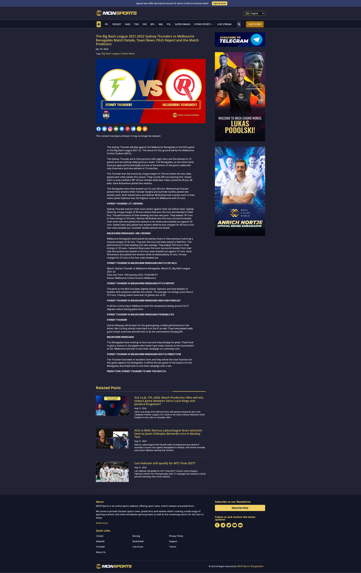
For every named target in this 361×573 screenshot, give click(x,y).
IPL (106, 24)
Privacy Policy (176, 535)
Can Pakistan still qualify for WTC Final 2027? (164, 463)
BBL (161, 24)
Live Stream (224, 24)
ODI (145, 24)
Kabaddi (100, 541)
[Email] (116, 128)
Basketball (138, 541)
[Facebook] (98, 128)
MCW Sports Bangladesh (250, 566)
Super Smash (182, 24)
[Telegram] (133, 128)
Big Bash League (110, 53)
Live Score (255, 24)
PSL (169, 24)
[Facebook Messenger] (121, 128)
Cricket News (128, 53)
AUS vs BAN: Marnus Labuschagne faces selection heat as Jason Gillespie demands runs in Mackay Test (168, 433)
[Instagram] (110, 128)
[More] (144, 128)
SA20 (127, 24)
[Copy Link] (139, 128)
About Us (101, 552)
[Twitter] (104, 128)
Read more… (102, 523)
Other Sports (202, 24)
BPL (153, 24)
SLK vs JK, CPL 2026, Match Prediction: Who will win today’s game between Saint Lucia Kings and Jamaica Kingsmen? (168, 401)
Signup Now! (219, 3)
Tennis (172, 546)
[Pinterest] (127, 128)
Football (100, 546)
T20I (136, 24)
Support (173, 541)
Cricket (116, 24)
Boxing (136, 535)
